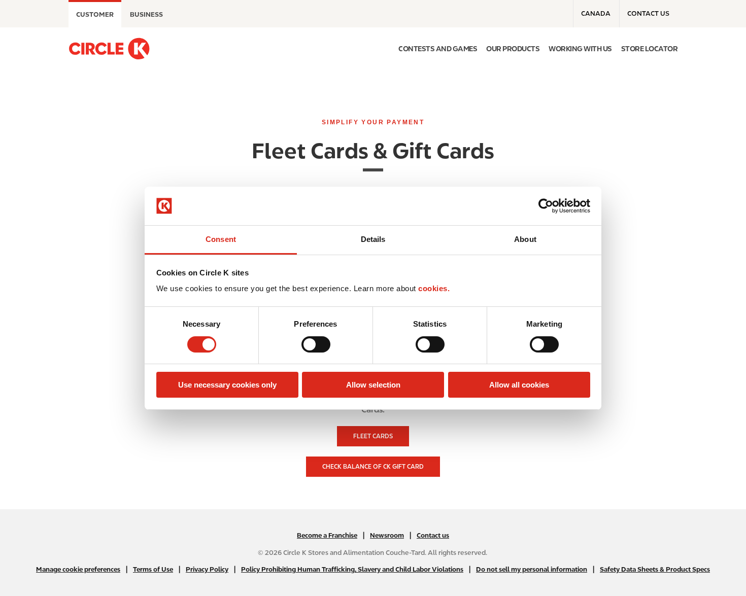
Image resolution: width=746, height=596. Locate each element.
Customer (95, 14)
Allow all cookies (519, 384)
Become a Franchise (327, 535)
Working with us (580, 49)
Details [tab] (373, 239)
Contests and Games (437, 49)
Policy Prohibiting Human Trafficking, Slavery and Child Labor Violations (352, 569)
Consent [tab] (221, 239)
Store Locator (649, 49)
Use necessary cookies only (227, 384)
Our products (512, 49)
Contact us (648, 13)
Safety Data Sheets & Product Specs (655, 569)
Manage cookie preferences (78, 569)
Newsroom (387, 535)
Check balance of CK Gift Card (373, 466)
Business (146, 14)
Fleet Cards (373, 436)
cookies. (434, 288)
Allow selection (373, 384)
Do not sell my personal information (531, 569)
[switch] (315, 344)
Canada (596, 13)
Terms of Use (153, 569)
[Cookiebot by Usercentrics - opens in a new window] (545, 206)
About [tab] (525, 239)
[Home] (109, 49)
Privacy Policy (207, 569)
